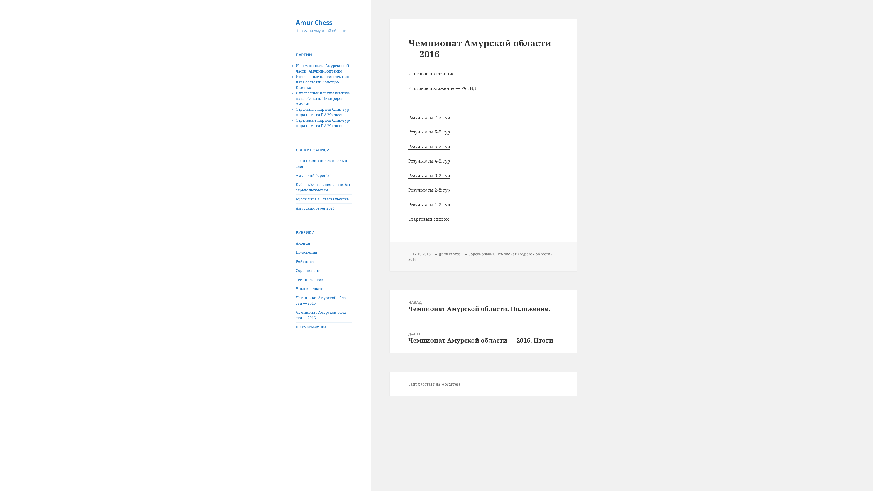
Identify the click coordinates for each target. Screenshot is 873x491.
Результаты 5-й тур (429, 146)
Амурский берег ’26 (313, 175)
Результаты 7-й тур (429, 117)
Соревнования (309, 270)
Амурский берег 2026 (315, 208)
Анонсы (303, 243)
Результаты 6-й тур (429, 132)
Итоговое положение (431, 74)
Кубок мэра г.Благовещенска (322, 199)
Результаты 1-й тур (429, 205)
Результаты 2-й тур (429, 190)
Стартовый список (428, 219)
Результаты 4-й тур (429, 161)
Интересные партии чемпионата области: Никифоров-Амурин (323, 98)
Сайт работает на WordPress (434, 384)
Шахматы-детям (311, 326)
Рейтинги (305, 261)
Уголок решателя (312, 288)
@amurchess (449, 253)
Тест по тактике (311, 279)
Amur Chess (314, 22)
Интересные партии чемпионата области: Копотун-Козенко (323, 82)
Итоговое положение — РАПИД (442, 88)
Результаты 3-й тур (429, 175)
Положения (306, 252)
